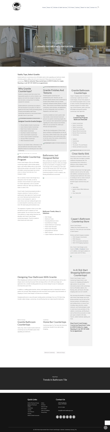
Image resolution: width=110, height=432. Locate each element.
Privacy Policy (44, 412)
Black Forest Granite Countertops (29, 129)
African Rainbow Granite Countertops (30, 125)
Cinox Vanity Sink (77, 193)
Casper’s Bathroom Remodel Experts (54, 234)
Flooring (75, 143)
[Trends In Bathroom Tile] (55, 378)
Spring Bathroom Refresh (51, 230)
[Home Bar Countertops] (55, 316)
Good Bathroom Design (51, 222)
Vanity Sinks (75, 187)
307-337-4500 (61, 407)
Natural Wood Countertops (79, 131)
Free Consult (43, 408)
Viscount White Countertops (28, 138)
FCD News (43, 405)
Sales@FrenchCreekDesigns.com (65, 410)
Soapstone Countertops (79, 129)
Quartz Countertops (78, 125)
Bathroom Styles (49, 219)
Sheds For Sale (44, 406)
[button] (99, 7)
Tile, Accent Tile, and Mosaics (80, 145)
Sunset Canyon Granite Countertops (30, 136)
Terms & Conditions (45, 410)
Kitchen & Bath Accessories (33, 415)
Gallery (42, 403)
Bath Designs (48, 217)
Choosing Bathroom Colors (52, 221)
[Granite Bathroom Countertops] (29, 317)
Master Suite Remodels (51, 228)
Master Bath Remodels (51, 226)
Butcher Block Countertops (79, 133)
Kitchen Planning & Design (33, 403)
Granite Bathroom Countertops (53, 224)
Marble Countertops (78, 127)
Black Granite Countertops (27, 131)
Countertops (61, 42)
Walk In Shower (49, 232)
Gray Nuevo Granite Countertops (29, 133)
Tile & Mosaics (31, 411)
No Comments (60, 50)
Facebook (82, 249)
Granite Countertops (78, 123)
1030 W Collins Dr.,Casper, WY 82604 (62, 403)
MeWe (76, 249)
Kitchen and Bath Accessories (80, 147)
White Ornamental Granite (27, 140)
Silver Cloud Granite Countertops (29, 134)
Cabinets (75, 139)
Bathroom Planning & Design (32, 405)
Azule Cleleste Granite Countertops (30, 127)
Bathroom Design (50, 42)
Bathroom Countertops (50, 352)
